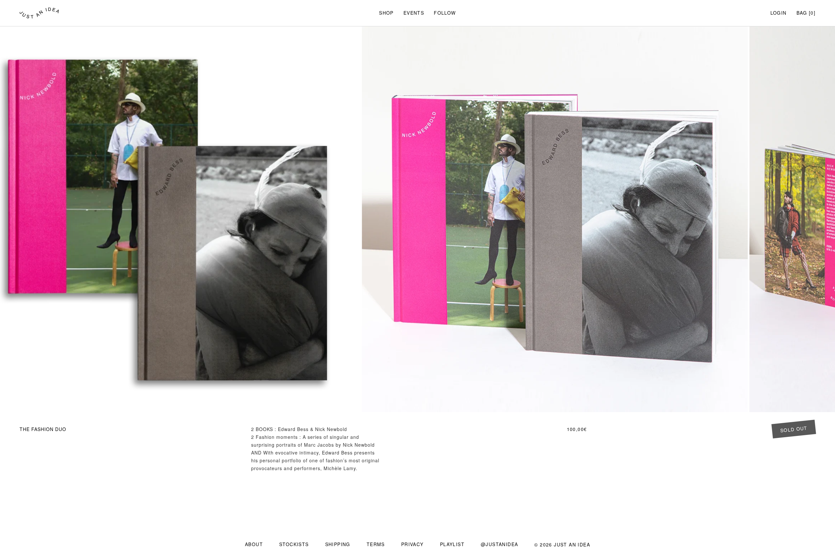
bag (802, 12)
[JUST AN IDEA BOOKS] (39, 13)
